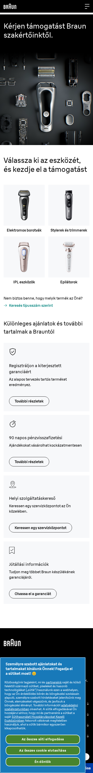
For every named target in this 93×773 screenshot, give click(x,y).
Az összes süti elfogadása (43, 739)
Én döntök (43, 762)
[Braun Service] (10, 6)
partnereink (54, 682)
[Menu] (87, 6)
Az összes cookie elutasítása (42, 750)
